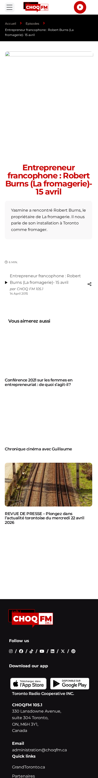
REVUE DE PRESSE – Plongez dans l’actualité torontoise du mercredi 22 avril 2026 (44, 518)
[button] (10, 7)
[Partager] (89, 284)
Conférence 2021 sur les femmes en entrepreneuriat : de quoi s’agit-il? (39, 382)
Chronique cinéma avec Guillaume (38, 449)
